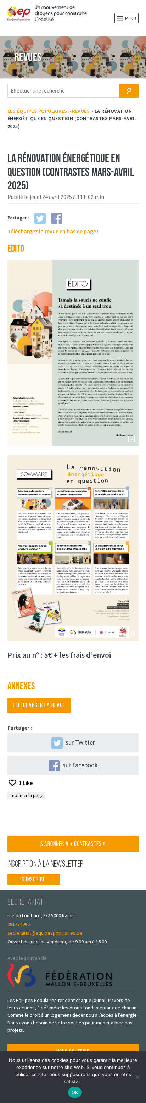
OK (75, 1092)
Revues (81, 111)
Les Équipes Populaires (37, 111)
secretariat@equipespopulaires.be (44, 933)
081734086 (18, 924)
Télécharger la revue (39, 705)
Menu (130, 18)
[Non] (137, 1077)
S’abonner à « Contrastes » (73, 846)
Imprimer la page (26, 795)
